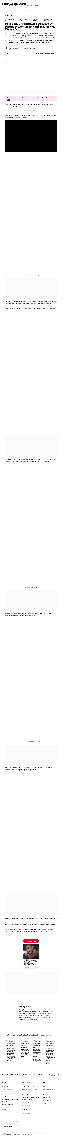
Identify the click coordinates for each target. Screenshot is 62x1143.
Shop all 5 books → (26, 1113)
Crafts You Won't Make (28, 1086)
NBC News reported (11, 459)
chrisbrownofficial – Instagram (33, 275)
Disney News (25, 1102)
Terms (36, 1139)
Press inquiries (47, 1097)
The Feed (30, 5)
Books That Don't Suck (7, 1097)
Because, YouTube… (7, 1089)
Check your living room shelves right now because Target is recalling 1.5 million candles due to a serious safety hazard (37, 1054)
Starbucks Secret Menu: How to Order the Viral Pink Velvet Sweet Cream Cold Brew (25, 1052)
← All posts (8, 15)
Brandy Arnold (25, 1006)
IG (4, 1115)
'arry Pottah (5, 1086)
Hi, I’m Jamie (46, 1086)
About (36, 5)
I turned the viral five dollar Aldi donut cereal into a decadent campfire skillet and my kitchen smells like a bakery (11, 1054)
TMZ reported (9, 918)
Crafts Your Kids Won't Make (29, 1089)
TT (10, 1115)
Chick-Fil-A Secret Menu (8, 1104)
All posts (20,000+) (27, 1105)
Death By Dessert (26, 1092)
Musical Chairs (35, 20)
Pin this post (31, 941)
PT (16, 1115)
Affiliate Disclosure (45, 1140)
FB (10, 1121)
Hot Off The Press (23, 20)
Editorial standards (48, 1089)
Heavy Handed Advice (9, 20)
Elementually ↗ (47, 1100)
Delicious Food (26, 1095)
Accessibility (56, 1139)
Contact (45, 1103)
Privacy (31, 1139)
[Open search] (41, 5)
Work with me (46, 1095)
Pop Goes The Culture (48, 20)
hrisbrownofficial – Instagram (31, 111)
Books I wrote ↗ (47, 1092)
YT (4, 1121)
